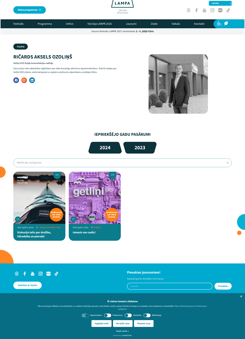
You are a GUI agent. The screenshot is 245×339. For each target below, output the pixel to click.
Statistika (137, 315)
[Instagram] (24, 80)
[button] (241, 296)
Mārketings (156, 315)
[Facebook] (16, 80)
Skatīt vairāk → (122, 331)
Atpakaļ (20, 46)
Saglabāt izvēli (101, 323)
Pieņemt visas (143, 323)
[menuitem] (18, 24)
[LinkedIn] (32, 80)
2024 (105, 147)
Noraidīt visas (122, 323)
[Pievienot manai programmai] (18, 219)
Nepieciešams (96, 315)
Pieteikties (223, 286)
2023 (140, 147)
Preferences (117, 315)
